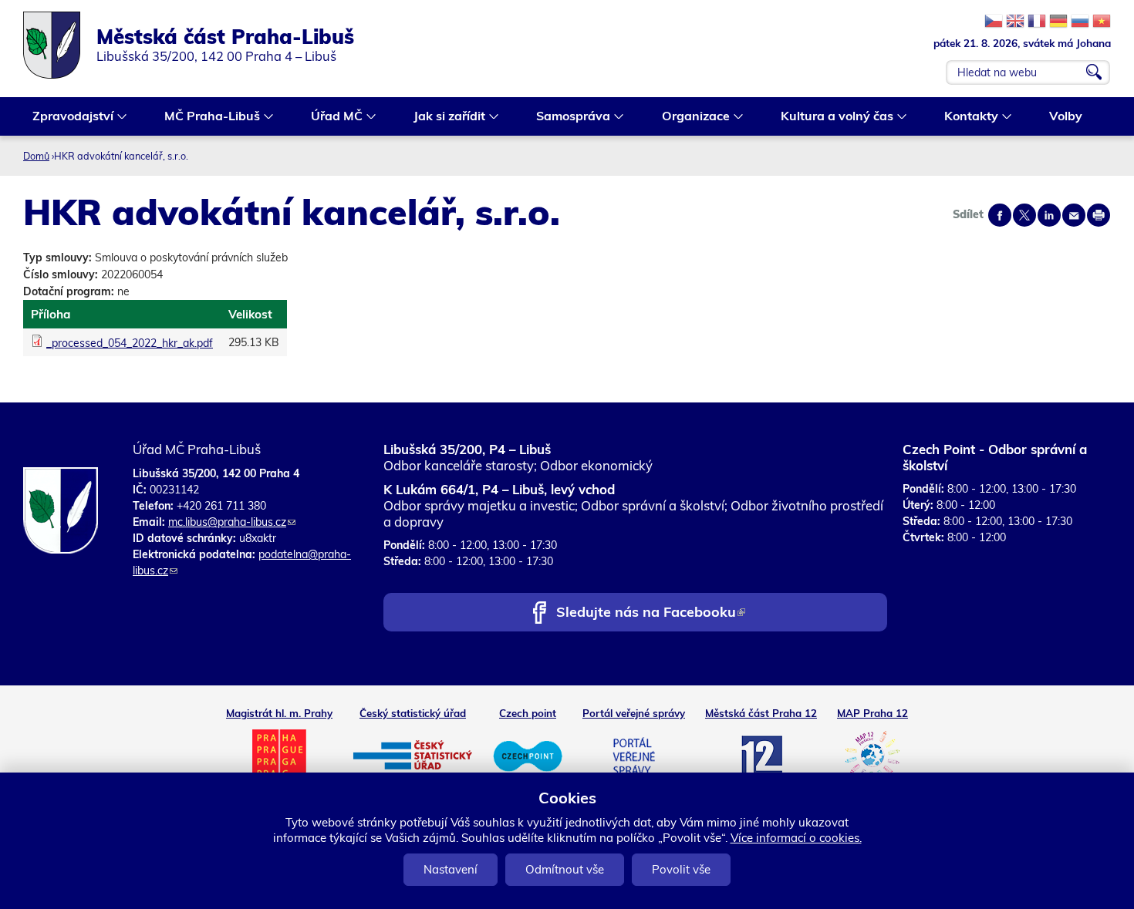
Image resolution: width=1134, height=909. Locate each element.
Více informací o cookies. (796, 837)
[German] (1058, 21)
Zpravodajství (68, 117)
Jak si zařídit (444, 117)
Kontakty (966, 117)
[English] (1015, 21)
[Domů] (59, 45)
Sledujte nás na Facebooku (650, 613)
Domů (36, 156)
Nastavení (451, 869)
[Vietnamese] (1101, 21)
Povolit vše (681, 869)
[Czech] (993, 21)
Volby (1065, 115)
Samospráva (568, 117)
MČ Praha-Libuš (207, 117)
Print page (1098, 215)
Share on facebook (999, 215)
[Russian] (1080, 21)
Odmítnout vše (564, 869)
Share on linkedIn (1049, 215)
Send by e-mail (1073, 215)
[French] (1037, 21)
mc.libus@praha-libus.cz (231, 522)
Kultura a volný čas (832, 117)
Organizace (691, 117)
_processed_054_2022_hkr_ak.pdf (129, 343)
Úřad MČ (332, 117)
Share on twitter (1024, 215)
